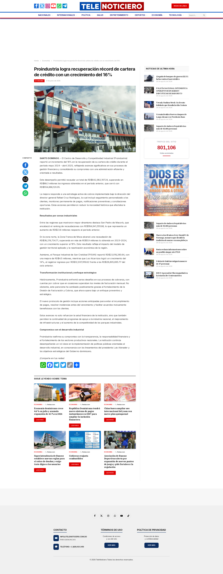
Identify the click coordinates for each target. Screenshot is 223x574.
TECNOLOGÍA (175, 15)
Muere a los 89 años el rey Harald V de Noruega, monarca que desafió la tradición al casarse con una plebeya (172, 237)
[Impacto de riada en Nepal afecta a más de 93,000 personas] (149, 128)
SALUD (100, 15)
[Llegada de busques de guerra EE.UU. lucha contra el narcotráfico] (149, 78)
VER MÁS (111, 545)
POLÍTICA (86, 15)
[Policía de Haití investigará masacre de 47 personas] (149, 263)
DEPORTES (140, 15)
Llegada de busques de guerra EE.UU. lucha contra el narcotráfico (172, 77)
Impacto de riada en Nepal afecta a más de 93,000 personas (171, 127)
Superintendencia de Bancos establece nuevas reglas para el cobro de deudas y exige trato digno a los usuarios (49, 460)
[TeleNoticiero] (111, 6)
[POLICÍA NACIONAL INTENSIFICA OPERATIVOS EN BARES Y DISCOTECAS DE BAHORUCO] (149, 90)
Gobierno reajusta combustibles (78, 457)
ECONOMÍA (157, 15)
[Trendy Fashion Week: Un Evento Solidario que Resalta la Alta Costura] (149, 104)
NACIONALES (44, 15)
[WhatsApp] (25, 193)
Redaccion (51, 404)
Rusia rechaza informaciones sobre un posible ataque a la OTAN (171, 250)
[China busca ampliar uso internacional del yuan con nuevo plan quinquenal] (120, 392)
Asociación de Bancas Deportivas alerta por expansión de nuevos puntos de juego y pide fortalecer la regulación (119, 461)
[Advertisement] (111, 39)
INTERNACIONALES (66, 15)
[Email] (25, 179)
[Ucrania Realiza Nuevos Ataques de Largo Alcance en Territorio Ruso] (149, 116)
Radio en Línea (180, 6)
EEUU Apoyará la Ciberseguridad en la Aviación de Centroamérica (172, 274)
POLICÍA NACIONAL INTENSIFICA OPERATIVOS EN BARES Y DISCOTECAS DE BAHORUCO (171, 91)
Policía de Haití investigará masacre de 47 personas (171, 262)
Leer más (40, 420)
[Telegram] (25, 186)
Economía (39, 81)
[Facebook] (25, 165)
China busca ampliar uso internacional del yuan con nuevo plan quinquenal (118, 411)
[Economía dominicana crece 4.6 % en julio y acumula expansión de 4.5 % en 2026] (50, 392)
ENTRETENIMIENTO (119, 15)
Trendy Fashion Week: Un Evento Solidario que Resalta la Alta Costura (171, 103)
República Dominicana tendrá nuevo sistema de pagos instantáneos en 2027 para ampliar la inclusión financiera (84, 414)
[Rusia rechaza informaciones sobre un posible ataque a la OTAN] (149, 251)
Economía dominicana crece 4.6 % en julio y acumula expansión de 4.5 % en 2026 (48, 411)
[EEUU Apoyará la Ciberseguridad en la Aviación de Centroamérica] (149, 274)
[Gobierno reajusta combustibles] (85, 440)
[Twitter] (25, 172)
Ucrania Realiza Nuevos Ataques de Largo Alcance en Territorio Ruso (171, 115)
